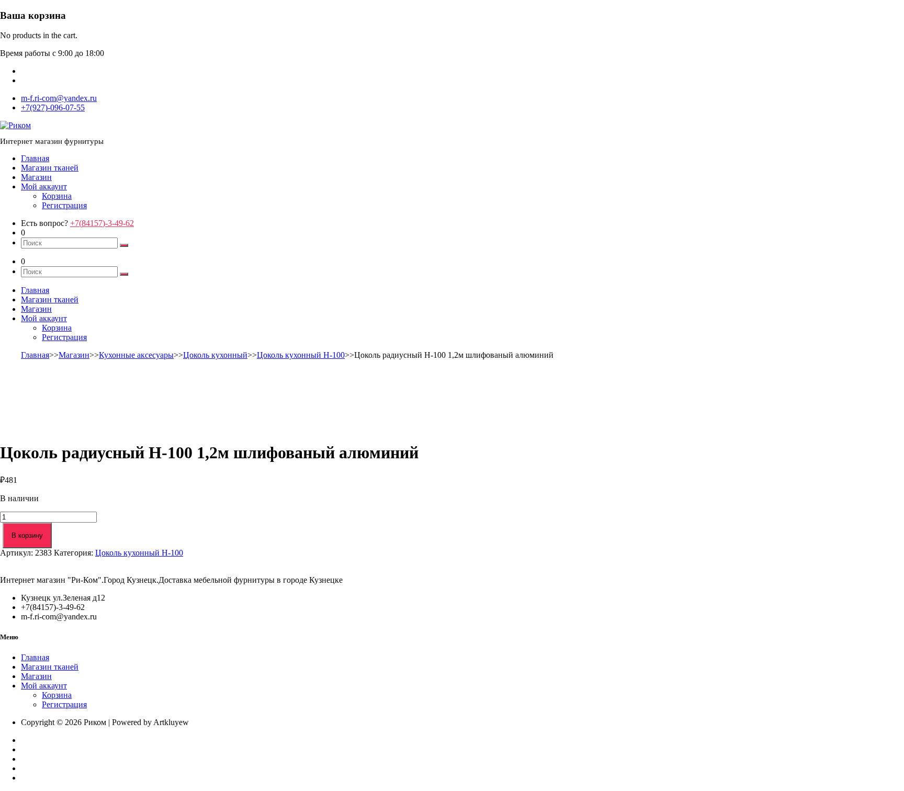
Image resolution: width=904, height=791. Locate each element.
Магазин (36, 177)
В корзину (27, 535)
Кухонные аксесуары (136, 355)
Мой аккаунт (44, 186)
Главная (35, 158)
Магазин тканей (49, 167)
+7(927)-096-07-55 (53, 107)
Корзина (57, 195)
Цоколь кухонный (215, 355)
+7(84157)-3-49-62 (102, 223)
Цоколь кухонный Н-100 (301, 355)
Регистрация (64, 205)
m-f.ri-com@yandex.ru (59, 98)
